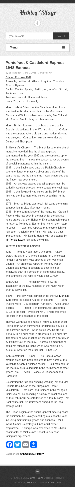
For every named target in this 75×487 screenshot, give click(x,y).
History (39, 454)
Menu (14, 47)
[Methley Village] (38, 471)
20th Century (27, 454)
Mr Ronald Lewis (15, 239)
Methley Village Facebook (37, 23)
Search (61, 36)
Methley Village (37, 12)
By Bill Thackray (13, 73)
